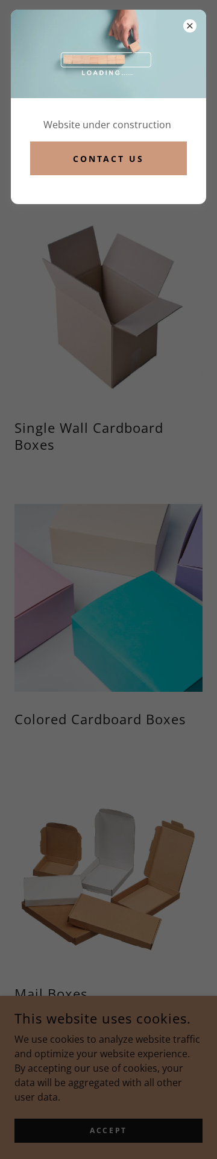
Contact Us (109, 158)
